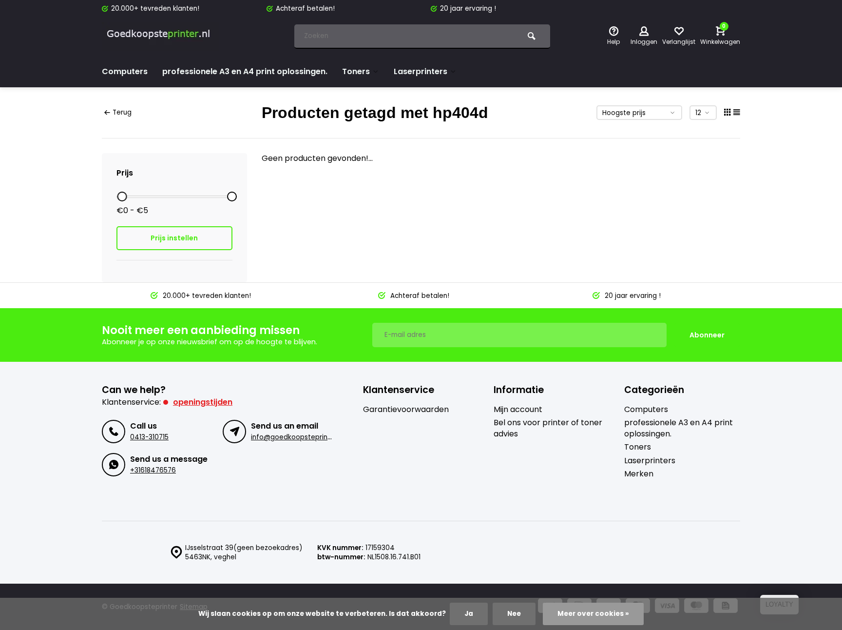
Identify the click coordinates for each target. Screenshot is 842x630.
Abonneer (707, 335)
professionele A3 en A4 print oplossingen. (244, 71)
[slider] (122, 196)
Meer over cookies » (593, 613)
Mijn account (518, 409)
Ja (468, 613)
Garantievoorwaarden (406, 409)
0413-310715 (149, 437)
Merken (638, 474)
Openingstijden (202, 402)
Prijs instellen (174, 238)
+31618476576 (153, 470)
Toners (356, 71)
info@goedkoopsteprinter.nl (297, 437)
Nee (514, 613)
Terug (122, 112)
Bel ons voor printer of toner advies (548, 428)
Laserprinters (420, 71)
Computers (125, 71)
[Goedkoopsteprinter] (160, 36)
